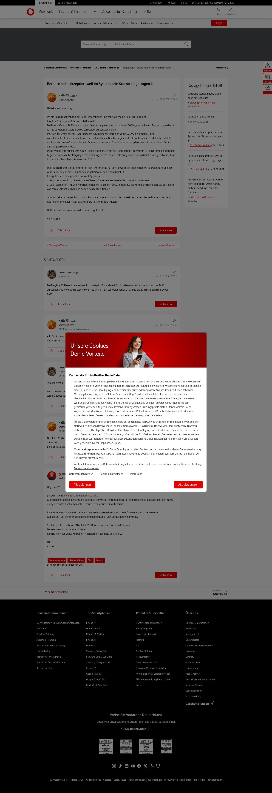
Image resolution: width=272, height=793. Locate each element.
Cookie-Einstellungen (111, 473)
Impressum (136, 473)
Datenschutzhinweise (81, 473)
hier (124, 390)
